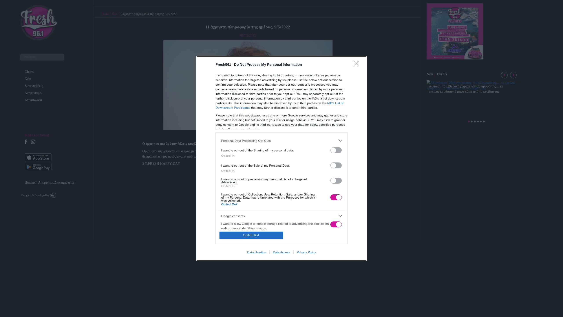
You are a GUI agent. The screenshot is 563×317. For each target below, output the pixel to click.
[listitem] (281, 140)
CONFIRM (251, 235)
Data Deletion (256, 252)
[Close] (357, 65)
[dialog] (281, 158)
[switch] (336, 150)
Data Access (281, 252)
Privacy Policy (306, 252)
